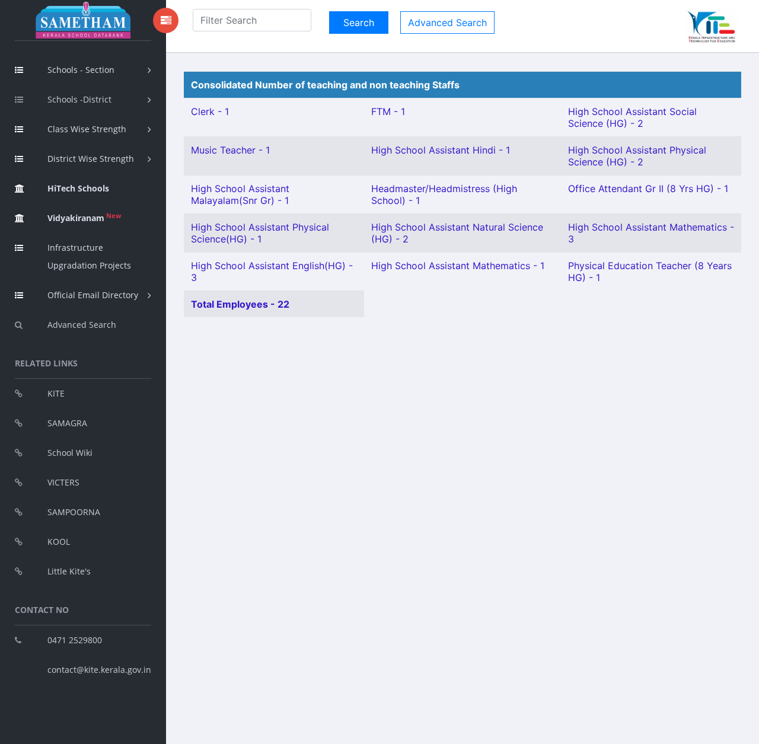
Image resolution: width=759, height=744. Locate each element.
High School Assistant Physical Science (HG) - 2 (637, 156)
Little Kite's (69, 571)
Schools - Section (80, 69)
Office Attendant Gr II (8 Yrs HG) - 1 (648, 188)
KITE (56, 393)
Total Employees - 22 (240, 304)
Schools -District (79, 99)
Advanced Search (81, 324)
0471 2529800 (74, 640)
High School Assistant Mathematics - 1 (457, 266)
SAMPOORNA (73, 512)
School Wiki (70, 452)
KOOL (58, 541)
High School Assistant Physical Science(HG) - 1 (260, 233)
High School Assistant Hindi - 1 (440, 150)
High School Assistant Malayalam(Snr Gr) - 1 (240, 194)
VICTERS (63, 482)
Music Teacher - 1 (230, 150)
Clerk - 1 (210, 111)
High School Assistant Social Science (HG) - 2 (632, 117)
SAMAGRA (67, 423)
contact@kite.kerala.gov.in (99, 669)
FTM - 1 (388, 111)
